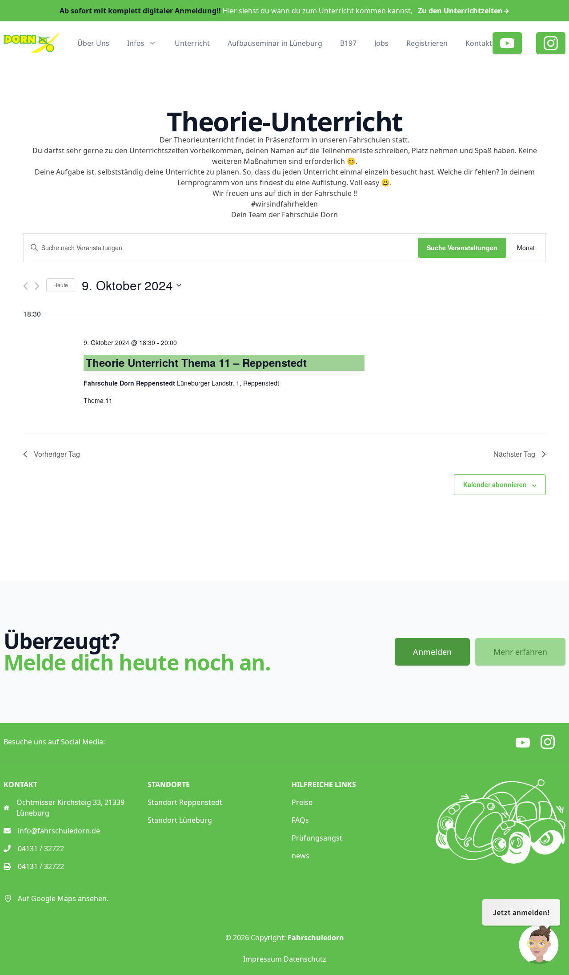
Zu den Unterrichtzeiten (463, 11)
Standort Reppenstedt (185, 802)
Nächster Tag (514, 454)
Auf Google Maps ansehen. (63, 898)
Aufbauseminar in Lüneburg (275, 43)
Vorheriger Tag (57, 454)
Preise (302, 802)
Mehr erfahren (520, 651)
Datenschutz (305, 959)
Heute (60, 284)
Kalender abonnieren (495, 484)
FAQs (300, 820)
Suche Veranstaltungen (462, 247)
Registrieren (427, 43)
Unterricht (192, 43)
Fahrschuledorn (316, 937)
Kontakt (478, 43)
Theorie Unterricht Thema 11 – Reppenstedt (196, 362)
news (300, 856)
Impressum (262, 959)
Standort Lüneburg (180, 820)
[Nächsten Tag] (37, 286)
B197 (348, 43)
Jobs (381, 43)
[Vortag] (25, 286)
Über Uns (93, 43)
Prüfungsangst (317, 838)
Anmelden (432, 651)
